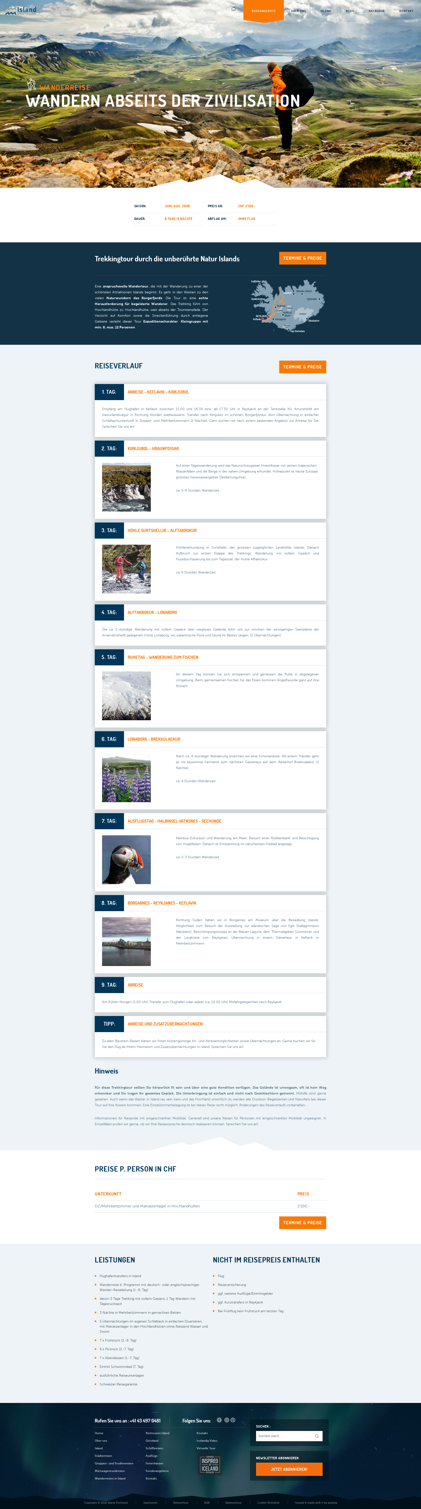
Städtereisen (103, 1456)
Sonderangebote (157, 1471)
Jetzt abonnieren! (289, 1469)
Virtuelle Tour (206, 1448)
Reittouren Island (157, 1433)
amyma (332, 1502)
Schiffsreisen (154, 1448)
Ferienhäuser (154, 1463)
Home (99, 1433)
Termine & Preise (302, 258)
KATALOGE (377, 11)
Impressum (150, 1502)
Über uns (101, 1441)
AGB (207, 1502)
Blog (350, 11)
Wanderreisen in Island (110, 1478)
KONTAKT (406, 11)
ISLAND (326, 11)
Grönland (152, 1441)
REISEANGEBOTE (264, 11)
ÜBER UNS (298, 11)
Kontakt (151, 1478)
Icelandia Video (207, 1441)
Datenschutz (233, 1502)
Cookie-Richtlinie (268, 1502)
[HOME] (233, 10)
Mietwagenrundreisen (110, 1471)
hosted (299, 1502)
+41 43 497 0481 (145, 1421)
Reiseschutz (180, 1502)
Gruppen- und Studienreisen (114, 1463)
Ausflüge (152, 1456)
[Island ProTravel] (30, 8)
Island (99, 1448)
